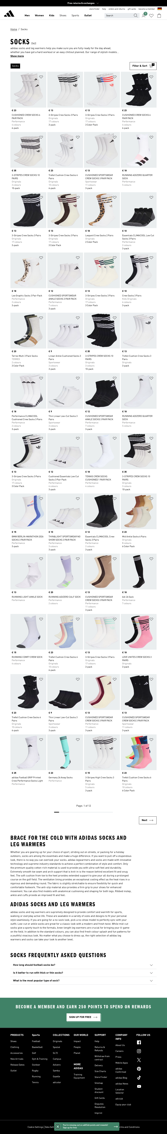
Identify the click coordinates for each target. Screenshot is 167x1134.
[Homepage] (9, 14)
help (104, 9)
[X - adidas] (146, 1060)
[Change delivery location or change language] (159, 9)
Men (27, 15)
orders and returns (117, 9)
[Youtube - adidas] (146, 1086)
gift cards (132, 9)
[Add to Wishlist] (41, 77)
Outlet (88, 15)
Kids (51, 15)
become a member (147, 9)
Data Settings (51, 1127)
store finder (94, 9)
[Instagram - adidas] (146, 1051)
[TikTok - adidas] (146, 1078)
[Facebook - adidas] (146, 1042)
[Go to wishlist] (151, 16)
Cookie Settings (35, 1127)
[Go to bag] (159, 16)
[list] (70, 66)
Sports (75, 15)
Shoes (63, 15)
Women (39, 15)
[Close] (58, 1126)
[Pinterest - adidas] (146, 1069)
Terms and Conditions (129, 1127)
